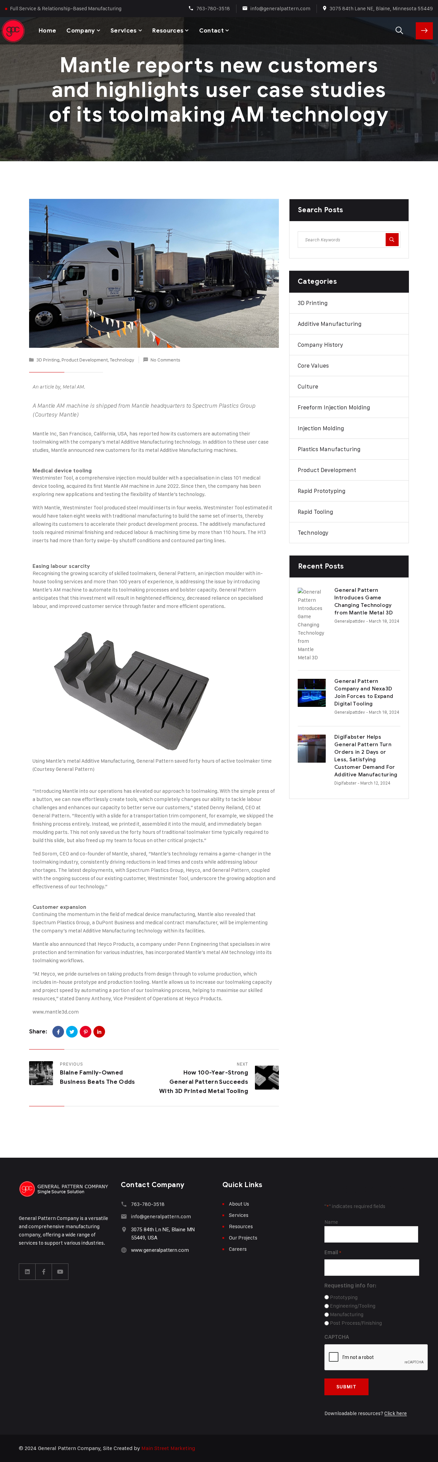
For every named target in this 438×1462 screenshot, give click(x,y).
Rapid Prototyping (321, 490)
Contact (211, 30)
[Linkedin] (27, 1271)
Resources (167, 30)
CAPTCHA (336, 1337)
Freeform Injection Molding (334, 407)
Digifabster (345, 783)
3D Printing (48, 360)
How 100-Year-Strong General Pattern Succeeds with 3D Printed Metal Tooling (203, 1082)
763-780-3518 (213, 8)
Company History (320, 344)
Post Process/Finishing (356, 1323)
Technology (122, 360)
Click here (395, 1413)
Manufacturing (346, 1314)
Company (80, 30)
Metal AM (73, 387)
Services (124, 30)
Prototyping (344, 1297)
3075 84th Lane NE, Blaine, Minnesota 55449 (381, 8)
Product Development (85, 360)
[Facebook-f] (44, 1271)
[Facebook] (58, 1032)
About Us (239, 1203)
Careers (238, 1249)
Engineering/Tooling (352, 1305)
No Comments (165, 360)
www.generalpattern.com (160, 1250)
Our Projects (243, 1237)
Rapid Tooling (315, 511)
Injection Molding (321, 428)
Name (331, 1222)
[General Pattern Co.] (13, 31)
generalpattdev (349, 621)
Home (47, 30)
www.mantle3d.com (56, 1011)
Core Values (313, 365)
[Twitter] (72, 1032)
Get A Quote (424, 30)
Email (332, 1252)
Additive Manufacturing (329, 323)
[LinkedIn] (99, 1032)
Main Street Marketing (168, 1448)
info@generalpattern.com (280, 8)
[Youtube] (60, 1271)
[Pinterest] (85, 1032)
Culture (308, 386)
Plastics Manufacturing (329, 449)
